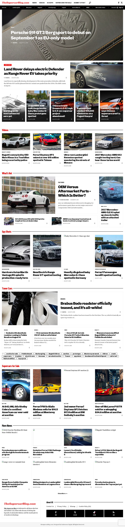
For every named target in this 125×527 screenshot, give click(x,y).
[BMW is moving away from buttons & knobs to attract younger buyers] (57, 221)
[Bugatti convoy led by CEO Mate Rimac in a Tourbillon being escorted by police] (16, 141)
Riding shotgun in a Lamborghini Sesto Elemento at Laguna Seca (46, 483)
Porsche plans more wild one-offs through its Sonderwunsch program (15, 452)
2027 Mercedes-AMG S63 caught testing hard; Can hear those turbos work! (108, 157)
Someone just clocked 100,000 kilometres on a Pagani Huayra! (85, 112)
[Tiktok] (94, 513)
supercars (8, 356)
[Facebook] (119, 2)
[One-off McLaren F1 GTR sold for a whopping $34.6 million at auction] (109, 385)
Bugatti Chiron (6, 152)
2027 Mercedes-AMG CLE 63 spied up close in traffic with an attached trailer (110, 215)
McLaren (28, 7)
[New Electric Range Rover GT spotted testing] (47, 251)
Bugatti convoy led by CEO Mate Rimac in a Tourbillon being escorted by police (15, 157)
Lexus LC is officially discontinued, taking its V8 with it (77, 452)
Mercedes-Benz (100, 7)
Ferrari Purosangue (100, 269)
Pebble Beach (27, 354)
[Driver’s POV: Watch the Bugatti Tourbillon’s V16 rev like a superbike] (109, 437)
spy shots (77, 356)
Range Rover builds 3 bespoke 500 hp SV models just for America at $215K (15, 484)
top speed (22, 359)
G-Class (66, 269)
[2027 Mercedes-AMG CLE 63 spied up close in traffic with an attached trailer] (111, 190)
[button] (90, 3)
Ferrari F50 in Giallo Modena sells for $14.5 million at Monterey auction (45, 411)
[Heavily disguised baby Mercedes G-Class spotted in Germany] (78, 251)
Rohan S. (7, 78)
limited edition (9, 359)
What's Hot (7, 173)
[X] (121, 2)
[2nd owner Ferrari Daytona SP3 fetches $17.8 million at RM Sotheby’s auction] (78, 385)
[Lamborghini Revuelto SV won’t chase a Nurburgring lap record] (78, 469)
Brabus (63, 299)
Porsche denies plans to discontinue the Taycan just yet (108, 483)
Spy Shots (6, 231)
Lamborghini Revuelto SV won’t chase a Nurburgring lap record (77, 483)
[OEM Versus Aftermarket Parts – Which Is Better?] (28, 195)
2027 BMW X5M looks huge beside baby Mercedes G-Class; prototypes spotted (37, 111)
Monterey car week (91, 354)
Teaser (67, 356)
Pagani (64, 7)
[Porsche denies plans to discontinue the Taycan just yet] (109, 469)
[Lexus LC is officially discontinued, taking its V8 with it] (78, 437)
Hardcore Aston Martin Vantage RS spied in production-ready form (15, 275)
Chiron (105, 354)
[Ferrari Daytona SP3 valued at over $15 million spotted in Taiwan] (47, 141)
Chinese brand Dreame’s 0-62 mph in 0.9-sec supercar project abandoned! (62, 111)
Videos (5, 130)
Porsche (114, 7)
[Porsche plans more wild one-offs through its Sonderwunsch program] (16, 437)
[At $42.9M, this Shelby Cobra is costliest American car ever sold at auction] (16, 385)
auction (66, 354)
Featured (61, 182)
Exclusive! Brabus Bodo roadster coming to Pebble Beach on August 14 (15, 335)
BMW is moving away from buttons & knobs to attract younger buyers (77, 220)
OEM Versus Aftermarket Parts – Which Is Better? (74, 191)
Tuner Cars (7, 288)
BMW (87, 7)
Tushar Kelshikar (64, 200)
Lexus (65, 448)
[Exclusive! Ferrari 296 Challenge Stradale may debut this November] (47, 437)
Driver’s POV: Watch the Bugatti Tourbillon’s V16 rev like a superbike (108, 452)
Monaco (66, 152)
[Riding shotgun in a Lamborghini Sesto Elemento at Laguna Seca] (47, 469)
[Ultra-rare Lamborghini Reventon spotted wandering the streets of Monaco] (78, 141)
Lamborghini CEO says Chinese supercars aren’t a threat (110, 112)
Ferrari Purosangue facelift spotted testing (108, 273)
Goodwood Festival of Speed (95, 356)
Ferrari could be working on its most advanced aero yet (11, 112)
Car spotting (36, 152)
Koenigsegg (52, 7)
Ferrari (4, 7)
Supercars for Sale (10, 366)
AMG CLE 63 (104, 206)
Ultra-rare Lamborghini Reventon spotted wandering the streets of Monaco (77, 159)
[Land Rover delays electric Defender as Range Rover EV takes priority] (96, 75)
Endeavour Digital (67, 524)
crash (113, 354)
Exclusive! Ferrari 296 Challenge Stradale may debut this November (47, 452)
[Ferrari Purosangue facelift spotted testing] (109, 251)
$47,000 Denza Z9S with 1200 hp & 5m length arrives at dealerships (29, 220)
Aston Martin (76, 7)
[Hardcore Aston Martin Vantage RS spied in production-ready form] (16, 251)
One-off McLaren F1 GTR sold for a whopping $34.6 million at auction (108, 409)
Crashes (18, 356)
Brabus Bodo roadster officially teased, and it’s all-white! (86, 305)
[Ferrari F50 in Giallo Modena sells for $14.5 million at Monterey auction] (47, 385)
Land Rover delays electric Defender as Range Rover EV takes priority (34, 71)
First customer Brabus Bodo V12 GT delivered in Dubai (47, 334)
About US (49, 502)
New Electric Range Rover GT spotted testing (47, 273)
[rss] (113, 513)
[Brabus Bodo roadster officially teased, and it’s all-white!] (30, 308)
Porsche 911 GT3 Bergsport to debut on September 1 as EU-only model (51, 35)
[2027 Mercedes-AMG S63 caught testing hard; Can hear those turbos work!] (109, 141)
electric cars (36, 269)
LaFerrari (113, 356)
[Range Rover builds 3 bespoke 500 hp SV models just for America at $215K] (16, 469)
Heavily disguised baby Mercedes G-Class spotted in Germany (77, 275)
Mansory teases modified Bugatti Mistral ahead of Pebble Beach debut (107, 335)
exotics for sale (12, 354)
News (12, 27)
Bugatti (40, 7)
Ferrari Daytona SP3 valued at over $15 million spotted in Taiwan (46, 157)
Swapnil (14, 43)
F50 (34, 403)
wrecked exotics (55, 356)
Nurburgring (98, 152)
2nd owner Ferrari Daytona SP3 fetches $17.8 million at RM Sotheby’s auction (76, 411)
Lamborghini (16, 7)
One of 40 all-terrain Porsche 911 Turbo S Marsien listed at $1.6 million (76, 335)
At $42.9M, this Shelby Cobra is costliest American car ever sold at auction (15, 411)
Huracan (41, 356)
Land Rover (8, 65)
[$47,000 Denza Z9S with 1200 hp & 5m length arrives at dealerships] (9, 221)
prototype (77, 354)
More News (7, 425)
